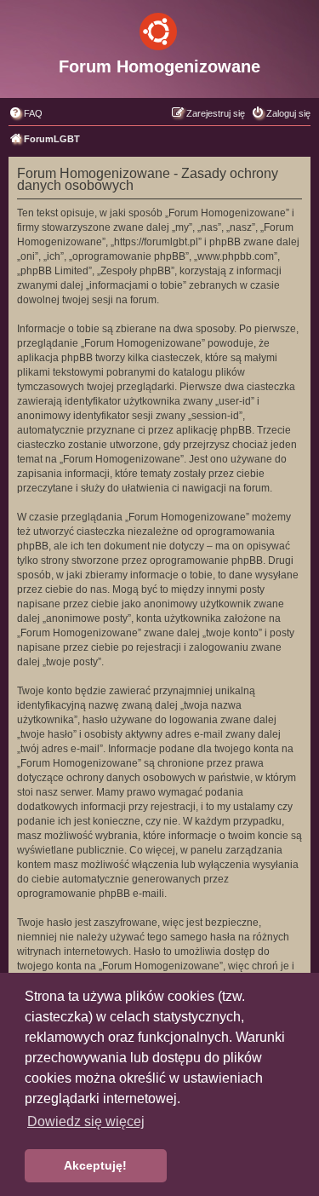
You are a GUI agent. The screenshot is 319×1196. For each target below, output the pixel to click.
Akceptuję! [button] (95, 1165)
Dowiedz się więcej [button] (86, 1121)
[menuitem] (26, 113)
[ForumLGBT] (159, 28)
